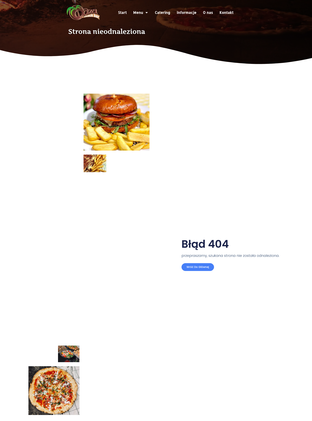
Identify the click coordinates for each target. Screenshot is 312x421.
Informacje (186, 12)
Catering (162, 12)
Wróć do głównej (198, 267)
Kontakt (227, 12)
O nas (208, 12)
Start (122, 12)
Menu (138, 12)
